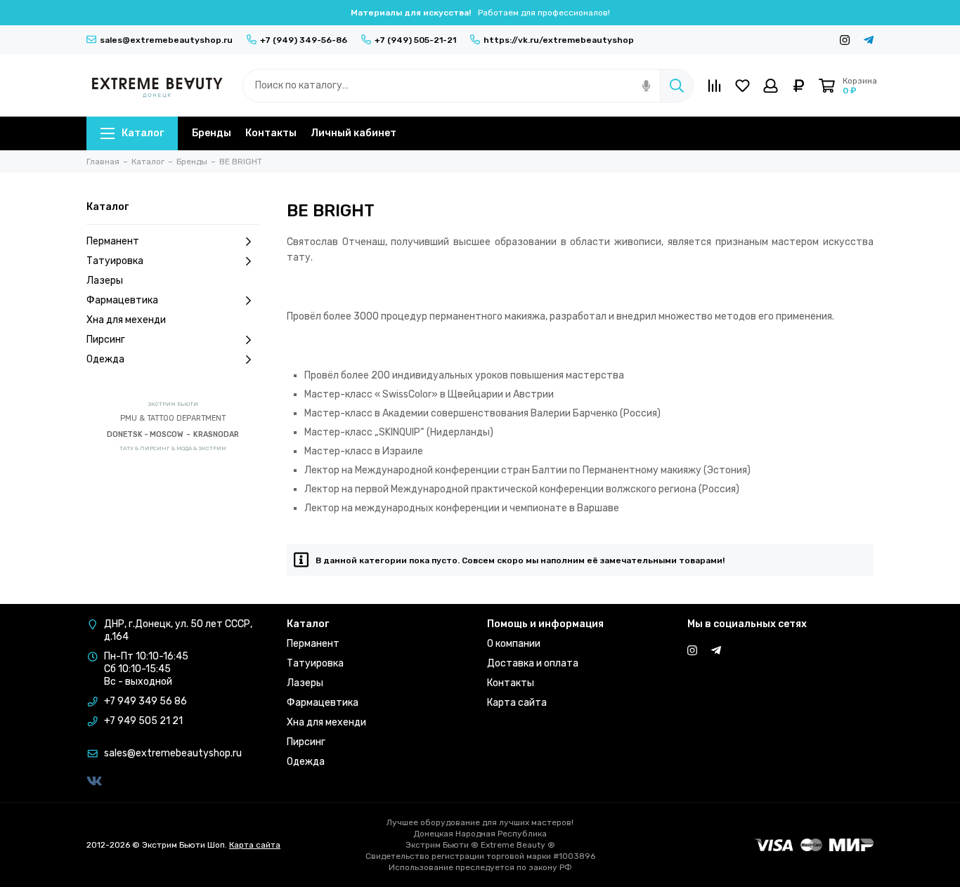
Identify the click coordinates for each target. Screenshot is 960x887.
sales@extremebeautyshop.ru (166, 40)
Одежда (105, 359)
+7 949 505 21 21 (143, 721)
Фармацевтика (122, 300)
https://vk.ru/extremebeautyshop (559, 40)
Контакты (271, 133)
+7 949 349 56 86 (145, 701)
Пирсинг (105, 340)
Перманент (112, 241)
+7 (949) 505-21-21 (415, 40)
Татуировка (114, 261)
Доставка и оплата (532, 663)
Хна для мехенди (126, 320)
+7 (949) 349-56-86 (303, 40)
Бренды (211, 133)
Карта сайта (517, 703)
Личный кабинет (353, 133)
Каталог (143, 133)
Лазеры (104, 281)
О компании (513, 644)
